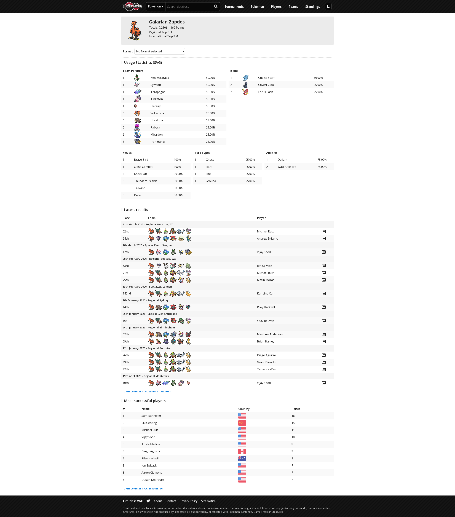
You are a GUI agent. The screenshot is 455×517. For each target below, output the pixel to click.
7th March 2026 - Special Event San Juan (148, 245)
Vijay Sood (264, 252)
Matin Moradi (266, 280)
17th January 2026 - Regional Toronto (146, 348)
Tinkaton (157, 99)
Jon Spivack (264, 266)
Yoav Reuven (265, 321)
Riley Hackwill (266, 307)
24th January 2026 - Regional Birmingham (149, 327)
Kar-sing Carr (266, 293)
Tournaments (234, 6)
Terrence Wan (266, 369)
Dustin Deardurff (152, 480)
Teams (293, 6)
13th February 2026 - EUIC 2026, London (147, 286)
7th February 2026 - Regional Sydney (145, 300)
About (158, 501)
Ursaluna (157, 120)
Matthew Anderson (270, 334)
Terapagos (158, 92)
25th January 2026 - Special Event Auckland (150, 313)
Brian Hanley (265, 341)
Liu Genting (149, 423)
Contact (171, 501)
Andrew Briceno (267, 238)
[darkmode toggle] (328, 6)
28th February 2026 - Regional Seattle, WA (149, 258)
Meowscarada (160, 78)
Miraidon (157, 134)
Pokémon (257, 6)
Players (276, 6)
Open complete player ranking (143, 488)
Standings (312, 6)
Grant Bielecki (266, 362)
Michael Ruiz (265, 231)
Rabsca (155, 127)
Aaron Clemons (151, 473)
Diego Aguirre (266, 355)
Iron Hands (158, 142)
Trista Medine (150, 444)
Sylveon (156, 85)
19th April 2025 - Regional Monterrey (146, 376)
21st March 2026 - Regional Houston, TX (148, 224)
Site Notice (208, 501)
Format (128, 51)
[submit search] (216, 6)
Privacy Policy (188, 501)
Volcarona (157, 113)
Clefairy (156, 106)
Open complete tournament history (147, 391)
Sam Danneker (151, 416)
